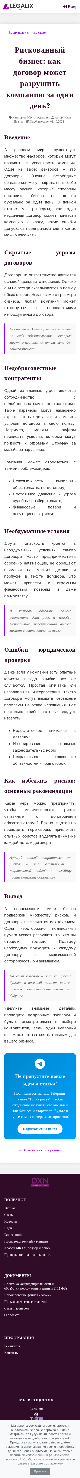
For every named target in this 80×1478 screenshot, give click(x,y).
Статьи (9, 1214)
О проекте (11, 1315)
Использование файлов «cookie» (27, 1295)
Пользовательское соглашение (26, 1301)
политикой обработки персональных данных (38, 1459)
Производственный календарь (26, 1241)
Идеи (8, 1228)
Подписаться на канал (40, 1128)
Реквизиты (12, 1346)
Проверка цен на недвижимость (27, 1254)
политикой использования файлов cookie (39, 1455)
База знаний (13, 1234)
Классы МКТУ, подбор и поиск (27, 1248)
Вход (71, 6)
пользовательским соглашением (39, 1463)
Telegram (36, 1408)
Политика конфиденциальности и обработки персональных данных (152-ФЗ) (35, 1285)
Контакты (11, 1352)
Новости (10, 1221)
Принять (40, 1471)
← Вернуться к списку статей (26, 32)
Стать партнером (16, 1308)
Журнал (10, 1208)
